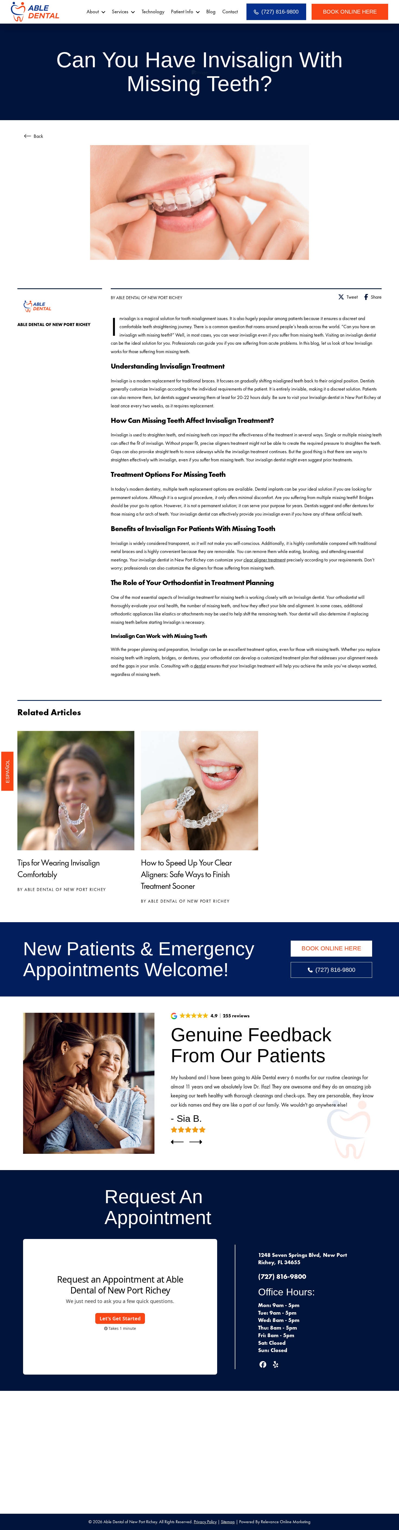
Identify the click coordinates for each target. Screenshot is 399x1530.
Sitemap (228, 1522)
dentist (200, 666)
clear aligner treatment (264, 560)
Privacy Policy (205, 1522)
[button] (210, 1016)
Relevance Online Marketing (286, 1522)
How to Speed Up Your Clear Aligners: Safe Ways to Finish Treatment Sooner (186, 874)
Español (7, 771)
